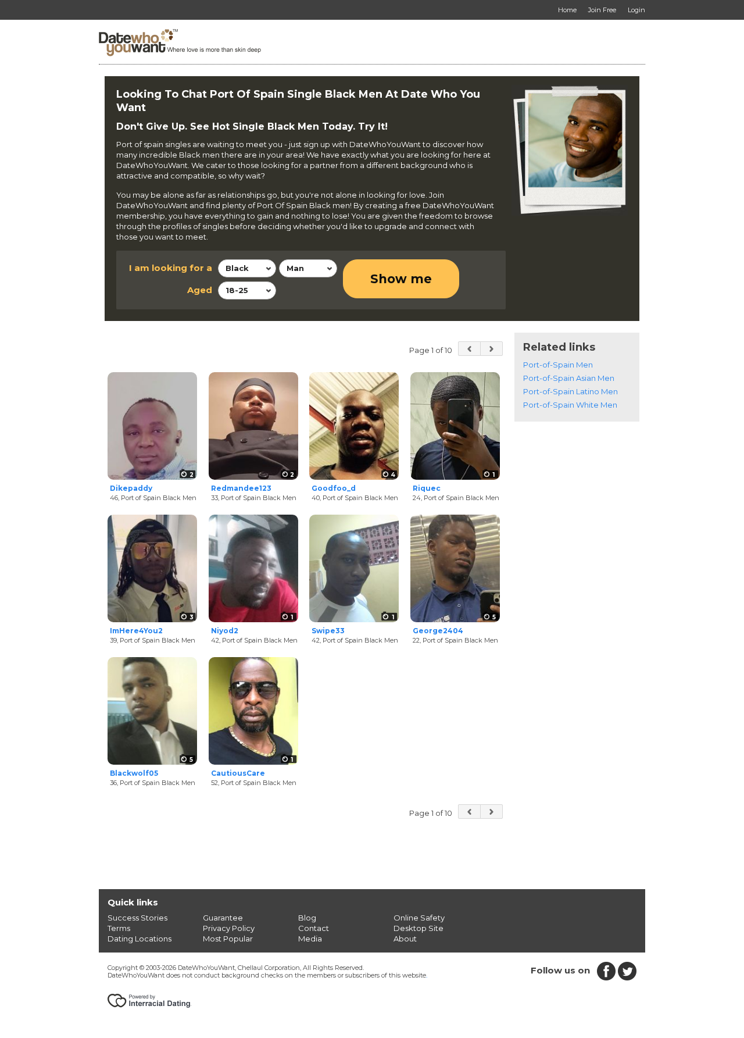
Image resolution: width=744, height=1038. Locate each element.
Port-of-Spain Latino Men (570, 391)
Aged (199, 289)
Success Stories (137, 917)
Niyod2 (224, 630)
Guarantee (223, 917)
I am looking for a (170, 267)
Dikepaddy (131, 488)
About (405, 938)
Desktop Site (418, 928)
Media (310, 938)
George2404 (438, 630)
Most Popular (228, 938)
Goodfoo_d (334, 488)
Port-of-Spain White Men (570, 404)
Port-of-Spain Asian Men (568, 378)
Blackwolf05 (134, 773)
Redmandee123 (241, 488)
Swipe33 (328, 630)
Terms (119, 928)
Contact (313, 928)
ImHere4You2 (136, 630)
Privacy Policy (229, 928)
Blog (307, 917)
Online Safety (419, 917)
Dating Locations (139, 938)
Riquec (427, 488)
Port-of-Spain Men (558, 364)
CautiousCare (238, 773)
